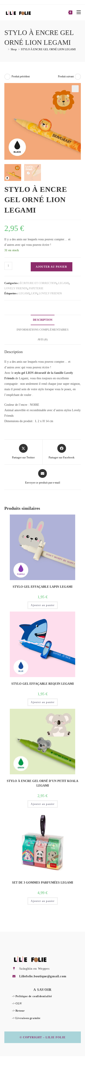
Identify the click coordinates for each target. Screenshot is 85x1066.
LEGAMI (63, 283)
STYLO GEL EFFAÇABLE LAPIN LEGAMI (42, 586)
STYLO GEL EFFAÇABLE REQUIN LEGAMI (42, 683)
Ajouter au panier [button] (42, 605)
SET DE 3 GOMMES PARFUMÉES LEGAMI (42, 882)
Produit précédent (21, 76)
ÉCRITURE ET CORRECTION (38, 283)
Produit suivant (66, 76)
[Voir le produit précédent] (7, 77)
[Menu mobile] (77, 12)
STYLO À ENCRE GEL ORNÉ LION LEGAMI (48, 49)
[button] (75, 88)
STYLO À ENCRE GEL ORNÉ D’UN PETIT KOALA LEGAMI (42, 783)
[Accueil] (5, 49)
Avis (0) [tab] (42, 339)
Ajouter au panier (51, 266)
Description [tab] (42, 319)
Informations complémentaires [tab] (42, 329)
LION (34, 293)
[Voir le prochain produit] (78, 77)
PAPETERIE (36, 288)
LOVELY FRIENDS (15, 288)
